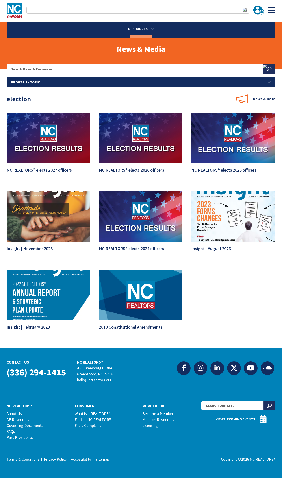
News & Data (264, 98)
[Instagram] (200, 368)
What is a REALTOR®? (92, 413)
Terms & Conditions (23, 459)
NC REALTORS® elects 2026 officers (132, 170)
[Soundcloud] (267, 368)
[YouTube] (251, 368)
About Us (14, 413)
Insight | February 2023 (29, 327)
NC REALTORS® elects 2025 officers (224, 170)
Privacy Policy (55, 459)
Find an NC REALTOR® (93, 419)
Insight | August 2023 (211, 248)
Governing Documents (25, 425)
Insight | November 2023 (30, 248)
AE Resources (18, 419)
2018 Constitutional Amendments (131, 327)
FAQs (11, 431)
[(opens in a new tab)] (233, 238)
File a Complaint (88, 425)
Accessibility (81, 459)
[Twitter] (234, 368)
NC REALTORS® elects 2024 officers (132, 248)
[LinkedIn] (217, 368)
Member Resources (158, 419)
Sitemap (102, 459)
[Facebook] (184, 368)
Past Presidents (20, 437)
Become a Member (157, 413)
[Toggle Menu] (271, 10)
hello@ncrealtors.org (94, 379)
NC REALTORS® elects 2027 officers (40, 170)
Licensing (150, 425)
